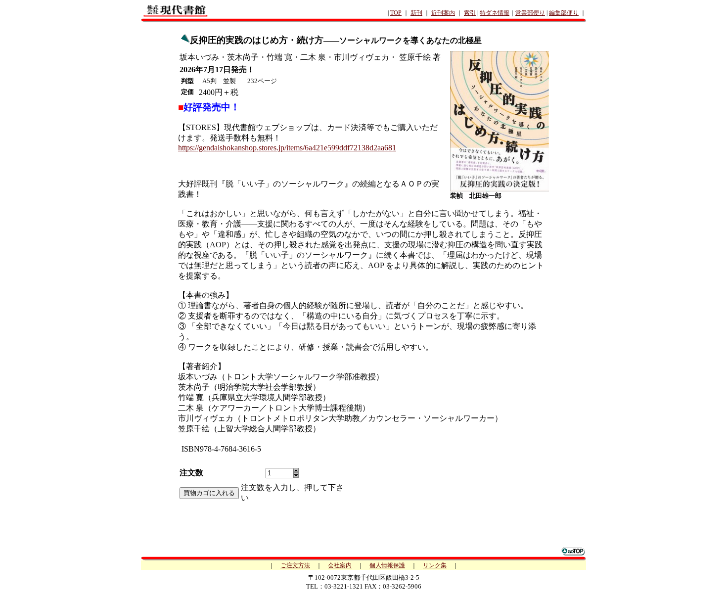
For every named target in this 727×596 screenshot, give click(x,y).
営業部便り (530, 12)
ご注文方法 (295, 565)
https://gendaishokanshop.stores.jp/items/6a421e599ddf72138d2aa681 (287, 147)
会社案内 (340, 565)
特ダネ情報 (494, 12)
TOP (396, 12)
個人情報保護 (387, 565)
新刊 (416, 12)
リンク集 (435, 565)
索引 (470, 12)
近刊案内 (443, 12)
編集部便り (564, 12)
